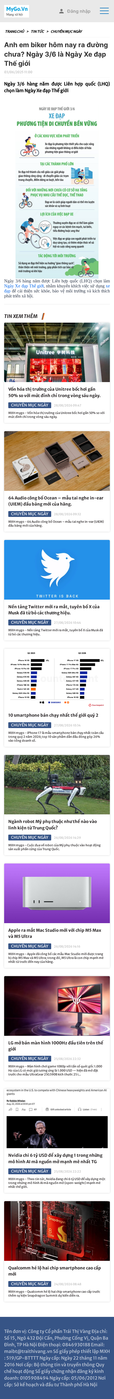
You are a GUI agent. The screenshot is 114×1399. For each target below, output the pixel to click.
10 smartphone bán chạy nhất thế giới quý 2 (53, 715)
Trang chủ (15, 31)
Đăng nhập (78, 11)
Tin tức (38, 31)
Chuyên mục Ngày (66, 31)
